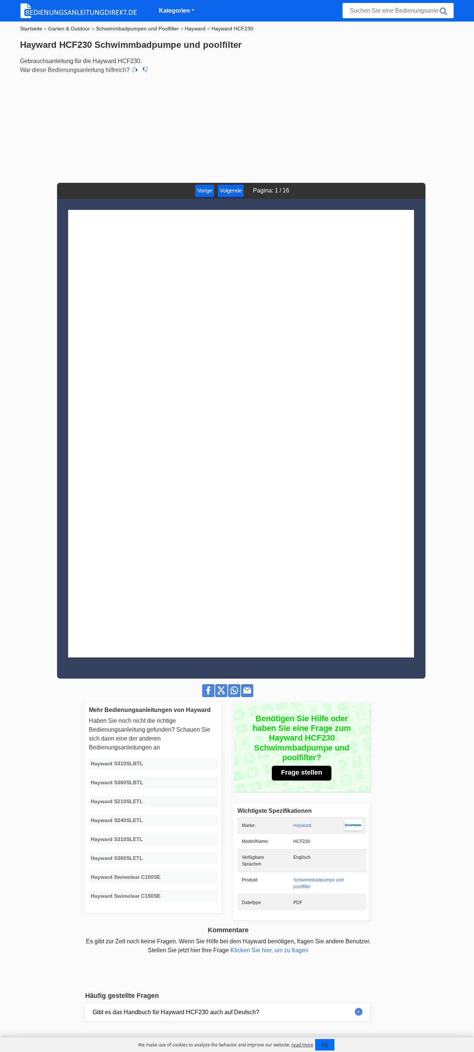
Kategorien (174, 10)
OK (324, 1045)
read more (302, 1045)
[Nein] (145, 70)
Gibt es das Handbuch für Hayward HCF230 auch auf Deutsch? (176, 1012)
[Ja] (135, 70)
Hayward (302, 825)
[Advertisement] (237, 127)
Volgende (231, 190)
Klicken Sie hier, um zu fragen (269, 950)
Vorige (204, 190)
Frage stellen (301, 772)
